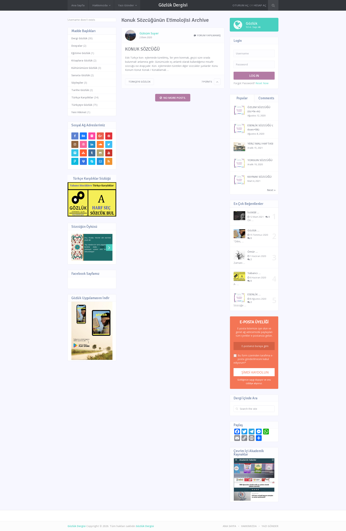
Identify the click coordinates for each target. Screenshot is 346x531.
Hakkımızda (100, 5)
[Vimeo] (74, 152)
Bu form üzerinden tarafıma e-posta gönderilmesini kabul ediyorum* (253, 359)
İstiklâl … (253, 212)
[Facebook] (74, 135)
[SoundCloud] (100, 144)
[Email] (100, 161)
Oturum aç (240, 5)
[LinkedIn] (91, 144)
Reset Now (262, 83)
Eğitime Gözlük (80, 53)
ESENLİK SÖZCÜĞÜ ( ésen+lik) (260, 127)
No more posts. (174, 97)
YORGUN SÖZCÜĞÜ (259, 160)
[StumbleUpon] (83, 152)
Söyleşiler (77, 82)
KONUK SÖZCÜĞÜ (142, 49)
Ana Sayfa (78, 5)
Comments (266, 98)
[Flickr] (91, 135)
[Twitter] (108, 144)
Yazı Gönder (126, 5)
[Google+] (100, 135)
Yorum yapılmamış (209, 35)
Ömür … (252, 251)
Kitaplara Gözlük (82, 60)
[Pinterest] (108, 135)
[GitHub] (100, 152)
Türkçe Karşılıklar (82, 97)
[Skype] (91, 161)
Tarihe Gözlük (80, 90)
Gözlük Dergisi (173, 5)
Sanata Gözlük (80, 75)
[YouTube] (108, 152)
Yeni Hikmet (78, 112)
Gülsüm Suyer (149, 33)
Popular (242, 98)
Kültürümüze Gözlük (84, 68)
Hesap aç (260, 5)
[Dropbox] (83, 161)
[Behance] (83, 135)
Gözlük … (253, 230)
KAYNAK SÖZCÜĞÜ (259, 176)
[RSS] (108, 161)
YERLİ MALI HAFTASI (260, 143)
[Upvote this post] (217, 81)
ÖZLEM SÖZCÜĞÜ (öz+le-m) (258, 109)
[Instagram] (74, 144)
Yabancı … (254, 273)
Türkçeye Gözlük (139, 81)
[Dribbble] (83, 144)
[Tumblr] (91, 152)
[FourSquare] (74, 161)
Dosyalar (77, 45)
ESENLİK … (254, 294)
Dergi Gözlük (79, 38)
